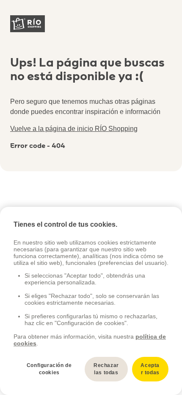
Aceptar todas (150, 369)
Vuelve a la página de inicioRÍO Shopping (74, 128)
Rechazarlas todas (106, 369)
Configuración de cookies (49, 369)
